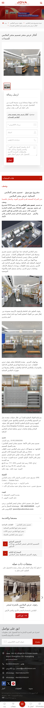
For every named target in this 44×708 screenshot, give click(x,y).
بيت (5, 23)
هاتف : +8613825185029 (15, 664)
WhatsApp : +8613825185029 (17, 677)
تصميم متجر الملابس (24, 524)
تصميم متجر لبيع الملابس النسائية (15, 528)
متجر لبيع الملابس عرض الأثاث (14, 531)
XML (9, 695)
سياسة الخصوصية (17, 695)
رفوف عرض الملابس (16, 23)
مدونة (31, 688)
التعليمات (18, 688)
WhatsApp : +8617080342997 (17, 673)
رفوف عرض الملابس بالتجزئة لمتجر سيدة (22, 606)
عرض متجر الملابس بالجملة (13, 534)
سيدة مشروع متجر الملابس (34, 23)
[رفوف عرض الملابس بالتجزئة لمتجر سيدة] (22, 589)
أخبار (3, 688)
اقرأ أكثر (20, 615)
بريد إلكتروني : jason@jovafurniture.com (21, 668)
